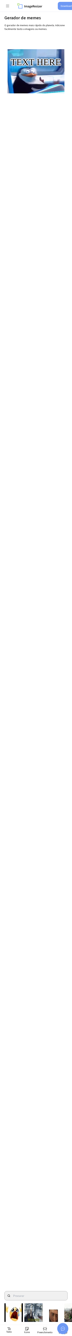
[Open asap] (62, 1328)
